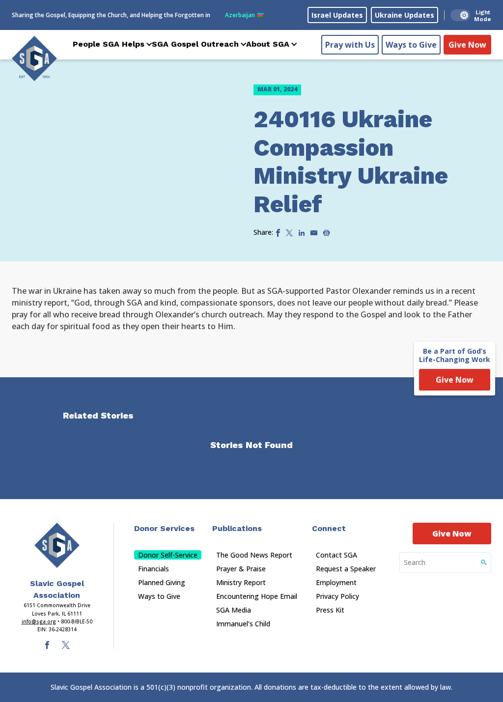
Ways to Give (411, 44)
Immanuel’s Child (243, 623)
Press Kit (330, 610)
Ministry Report (241, 582)
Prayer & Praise (241, 568)
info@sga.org (39, 621)
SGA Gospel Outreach (195, 44)
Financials (153, 568)
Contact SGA (336, 555)
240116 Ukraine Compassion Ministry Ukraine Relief (350, 161)
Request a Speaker (346, 568)
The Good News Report (254, 555)
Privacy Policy (337, 596)
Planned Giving (161, 582)
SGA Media (233, 610)
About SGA (267, 44)
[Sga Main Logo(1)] (57, 545)
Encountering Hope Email (256, 596)
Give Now (467, 44)
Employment (336, 582)
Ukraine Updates (404, 15)
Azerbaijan (244, 15)
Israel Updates (337, 15)
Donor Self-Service (167, 555)
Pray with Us (350, 44)
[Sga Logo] (34, 58)
